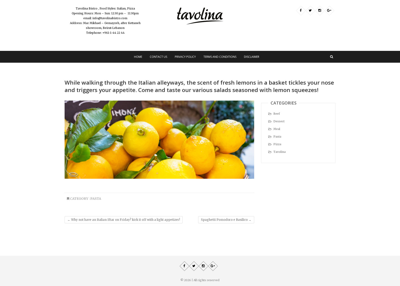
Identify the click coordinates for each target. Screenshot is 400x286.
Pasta (95, 199)
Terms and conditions (219, 57)
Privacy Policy (185, 57)
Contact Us (158, 57)
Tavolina (279, 152)
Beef (276, 113)
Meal (276, 129)
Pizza (277, 144)
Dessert (278, 121)
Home (138, 57)
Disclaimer (251, 57)
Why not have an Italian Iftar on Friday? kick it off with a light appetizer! (123, 220)
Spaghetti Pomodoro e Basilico (226, 220)
